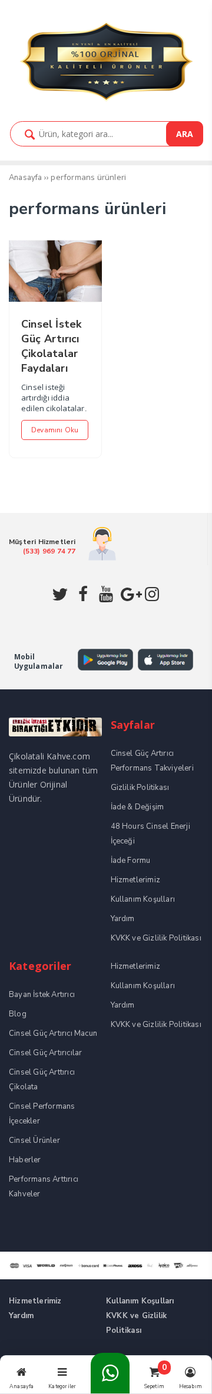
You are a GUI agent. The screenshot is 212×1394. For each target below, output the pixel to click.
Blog (17, 1014)
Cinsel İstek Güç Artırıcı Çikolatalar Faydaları (51, 346)
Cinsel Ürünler (34, 1140)
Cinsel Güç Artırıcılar (45, 1053)
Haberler (25, 1160)
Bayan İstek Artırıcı (42, 994)
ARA (184, 133)
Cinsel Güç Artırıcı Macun (53, 1033)
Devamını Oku (54, 430)
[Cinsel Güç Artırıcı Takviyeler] (106, 99)
